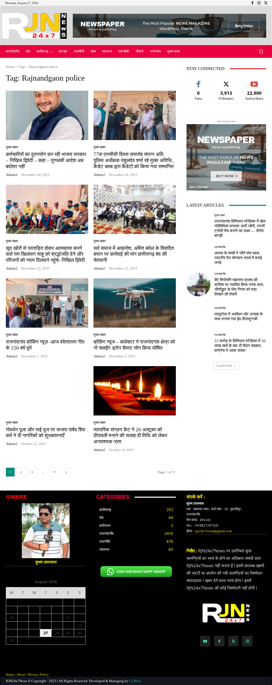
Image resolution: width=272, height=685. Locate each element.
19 (34, 625)
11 (54, 472)
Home (10, 66)
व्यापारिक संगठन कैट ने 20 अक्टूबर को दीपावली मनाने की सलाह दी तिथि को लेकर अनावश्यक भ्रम (130, 436)
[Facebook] (219, 641)
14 (57, 617)
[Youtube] (205, 641)
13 (46, 617)
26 (34, 632)
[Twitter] (233, 641)
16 (80, 617)
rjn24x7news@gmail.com (213, 531)
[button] (261, 51)
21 (57, 625)
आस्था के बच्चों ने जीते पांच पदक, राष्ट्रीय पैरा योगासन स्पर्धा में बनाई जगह (238, 258)
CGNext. (135, 681)
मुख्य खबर (12, 147)
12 (34, 617)
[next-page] (66, 472)
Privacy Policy (38, 675)
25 (23, 632)
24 (12, 632)
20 (46, 625)
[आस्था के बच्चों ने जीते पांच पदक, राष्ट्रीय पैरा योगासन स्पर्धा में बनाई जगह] (198, 255)
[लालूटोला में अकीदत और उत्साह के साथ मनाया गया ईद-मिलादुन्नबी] (198, 314)
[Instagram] (247, 641)
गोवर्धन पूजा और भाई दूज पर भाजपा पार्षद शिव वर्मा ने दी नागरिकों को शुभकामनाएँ (45, 433)
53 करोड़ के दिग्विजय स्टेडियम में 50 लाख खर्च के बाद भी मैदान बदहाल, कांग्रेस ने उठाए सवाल (240, 346)
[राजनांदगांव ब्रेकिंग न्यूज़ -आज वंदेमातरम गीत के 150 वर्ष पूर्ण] (47, 303)
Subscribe (254, 81)
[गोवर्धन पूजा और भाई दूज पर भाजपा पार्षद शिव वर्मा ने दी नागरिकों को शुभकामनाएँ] (47, 390)
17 (12, 625)
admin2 (12, 175)
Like (199, 81)
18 (23, 625)
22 (68, 625)
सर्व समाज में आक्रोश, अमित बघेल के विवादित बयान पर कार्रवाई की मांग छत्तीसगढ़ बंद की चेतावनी (134, 254)
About (21, 675)
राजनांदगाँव (220, 247)
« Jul (43, 647)
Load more (224, 365)
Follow (226, 81)
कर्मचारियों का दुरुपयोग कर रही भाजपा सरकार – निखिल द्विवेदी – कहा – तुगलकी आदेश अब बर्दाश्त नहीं (46, 160)
